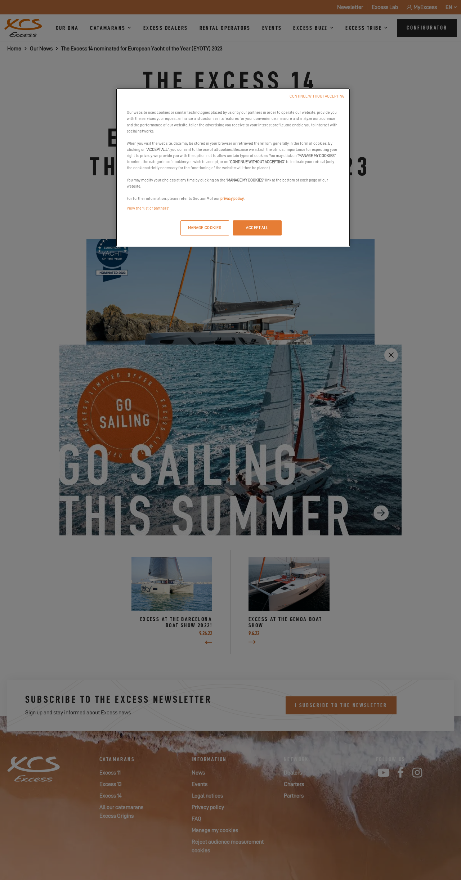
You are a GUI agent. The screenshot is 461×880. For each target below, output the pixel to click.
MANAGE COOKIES (204, 228)
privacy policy (232, 199)
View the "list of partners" (148, 208)
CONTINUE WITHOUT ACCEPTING (317, 96)
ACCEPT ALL (257, 228)
